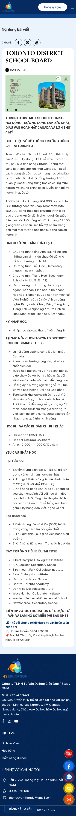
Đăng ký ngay (52, 7)
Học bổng (8, 750)
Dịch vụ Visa (10, 743)
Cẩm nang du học (14, 758)
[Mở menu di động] (72, 7)
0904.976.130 (19, 791)
